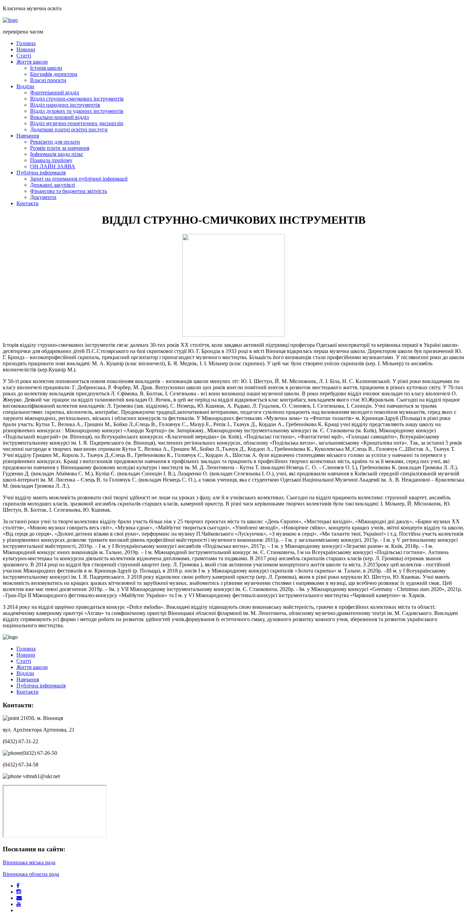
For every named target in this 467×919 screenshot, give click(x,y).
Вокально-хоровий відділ (59, 117)
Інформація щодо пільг (56, 154)
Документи (43, 197)
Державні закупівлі (52, 185)
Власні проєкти (48, 80)
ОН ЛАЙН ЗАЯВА (52, 166)
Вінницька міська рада (29, 862)
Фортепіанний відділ (54, 92)
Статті (23, 55)
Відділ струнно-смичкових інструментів (77, 99)
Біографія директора (53, 74)
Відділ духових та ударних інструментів (76, 111)
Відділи (25, 86)
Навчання (27, 136)
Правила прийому (51, 160)
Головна (26, 43)
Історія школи (46, 68)
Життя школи (32, 62)
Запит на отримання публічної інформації (79, 179)
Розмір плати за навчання (59, 148)
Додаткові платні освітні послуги (69, 129)
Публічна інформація (41, 172)
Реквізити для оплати (55, 142)
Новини (25, 49)
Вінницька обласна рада (31, 874)
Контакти (27, 203)
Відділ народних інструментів (65, 105)
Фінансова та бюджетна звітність (68, 191)
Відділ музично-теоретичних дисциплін (76, 123)
